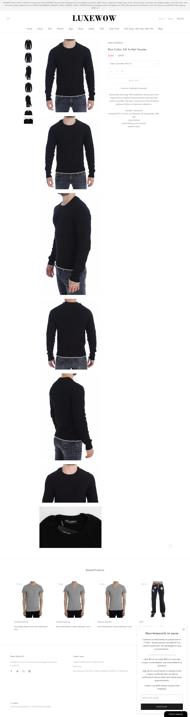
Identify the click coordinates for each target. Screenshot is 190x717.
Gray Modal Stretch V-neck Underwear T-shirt (73, 626)
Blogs (160, 28)
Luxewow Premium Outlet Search (88, 662)
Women (60, 28)
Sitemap (77, 666)
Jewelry (91, 28)
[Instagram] (23, 671)
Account (162, 19)
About (40, 28)
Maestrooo (25, 706)
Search (170, 19)
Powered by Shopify (41, 706)
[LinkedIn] (30, 671)
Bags (71, 28)
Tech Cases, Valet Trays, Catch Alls (138, 28)
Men (50, 28)
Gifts (102, 28)
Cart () (180, 18)
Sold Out (134, 80)
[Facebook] (11, 671)
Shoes (80, 28)
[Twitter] (17, 671)
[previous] (8, 605)
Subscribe (161, 706)
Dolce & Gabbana (115, 42)
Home (29, 28)
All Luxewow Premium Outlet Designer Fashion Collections (100, 671)
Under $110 (114, 28)
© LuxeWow (14, 703)
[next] (182, 605)
